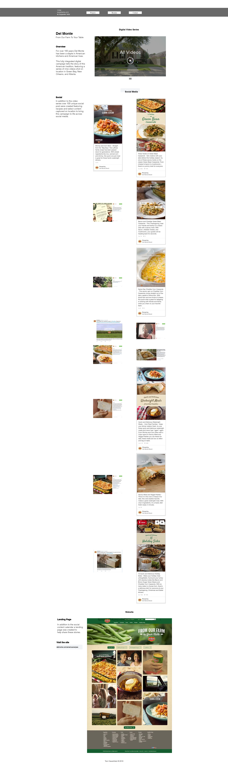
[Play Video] (130, 60)
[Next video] (161, 56)
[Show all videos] (130, 78)
